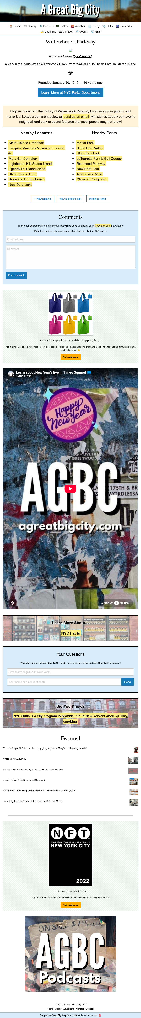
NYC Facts (70, 633)
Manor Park (85, 142)
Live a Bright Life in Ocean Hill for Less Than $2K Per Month (32, 801)
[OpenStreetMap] (82, 56)
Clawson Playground (92, 179)
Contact (80, 1008)
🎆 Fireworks (124, 26)
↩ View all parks (42, 198)
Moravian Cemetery (23, 158)
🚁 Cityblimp (48, 31)
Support (90, 1008)
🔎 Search (81, 31)
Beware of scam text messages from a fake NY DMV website (33, 769)
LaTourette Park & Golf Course (99, 158)
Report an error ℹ (98, 198)
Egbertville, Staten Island (27, 168)
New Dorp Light (20, 184)
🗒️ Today (94, 26)
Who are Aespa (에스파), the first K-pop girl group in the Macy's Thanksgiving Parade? (45, 748)
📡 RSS (96, 31)
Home (50, 1008)
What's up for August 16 (14, 758)
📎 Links (107, 26)
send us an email (76, 116)
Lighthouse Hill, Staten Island (30, 163)
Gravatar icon (102, 225)
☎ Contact (65, 31)
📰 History (30, 26)
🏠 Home (15, 26)
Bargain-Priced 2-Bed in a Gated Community (24, 779)
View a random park (70, 198)
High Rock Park (88, 153)
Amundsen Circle (89, 174)
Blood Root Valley (90, 147)
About (58, 1008)
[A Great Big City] (70, 11)
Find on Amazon (70, 357)
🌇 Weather (78, 26)
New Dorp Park (88, 168)
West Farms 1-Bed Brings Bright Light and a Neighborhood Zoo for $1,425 (39, 790)
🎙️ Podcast (46, 26)
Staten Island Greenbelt (26, 142)
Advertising (68, 1008)
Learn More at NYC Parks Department (70, 92)
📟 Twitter (62, 26)
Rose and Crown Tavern (27, 179)
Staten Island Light (22, 174)
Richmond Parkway (91, 163)
